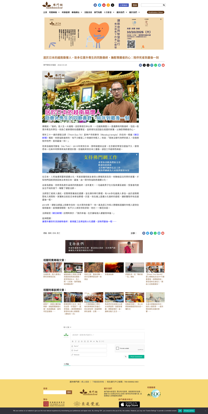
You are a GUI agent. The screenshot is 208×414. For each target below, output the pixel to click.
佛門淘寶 (98, 12)
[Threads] (112, 5)
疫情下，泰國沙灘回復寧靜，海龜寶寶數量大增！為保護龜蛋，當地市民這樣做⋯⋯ (52, 308)
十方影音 (108, 12)
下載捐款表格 (98, 381)
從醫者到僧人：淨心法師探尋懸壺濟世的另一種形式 (134, 306)
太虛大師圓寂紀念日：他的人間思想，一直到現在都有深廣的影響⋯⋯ (154, 308)
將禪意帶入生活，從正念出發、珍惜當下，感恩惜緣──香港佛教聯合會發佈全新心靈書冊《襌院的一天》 (73, 309)
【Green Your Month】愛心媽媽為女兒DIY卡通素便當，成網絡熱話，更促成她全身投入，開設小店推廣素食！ (155, 279)
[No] (205, 411)
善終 (50, 233)
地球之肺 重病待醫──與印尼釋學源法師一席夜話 (93, 276)
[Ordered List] (84, 341)
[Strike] (81, 341)
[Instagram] (108, 5)
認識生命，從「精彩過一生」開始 (134, 275)
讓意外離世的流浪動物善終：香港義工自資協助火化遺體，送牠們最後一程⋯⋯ (79, 221)
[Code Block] (93, 341)
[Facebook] (95, 5)
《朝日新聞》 (57, 213)
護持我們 (120, 12)
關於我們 (133, 12)
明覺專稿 (53, 12)
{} (100, 341)
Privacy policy (189, 411)
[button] (140, 65)
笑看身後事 (109, 274)
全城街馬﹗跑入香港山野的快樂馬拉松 (52, 275)
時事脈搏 (66, 12)
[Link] (96, 341)
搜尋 (69, 392)
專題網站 (75, 12)
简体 (135, 5)
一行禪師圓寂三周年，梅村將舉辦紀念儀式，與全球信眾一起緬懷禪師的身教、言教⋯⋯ (93, 308)
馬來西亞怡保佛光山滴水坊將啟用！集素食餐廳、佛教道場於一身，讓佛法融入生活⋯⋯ (113, 308)
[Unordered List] (87, 341)
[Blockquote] (90, 341)
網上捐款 (85, 381)
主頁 (45, 12)
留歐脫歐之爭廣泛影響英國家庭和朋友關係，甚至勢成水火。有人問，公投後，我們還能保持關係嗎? (72, 279)
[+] (103, 341)
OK (180, 411)
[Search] (164, 5)
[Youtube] (104, 5)
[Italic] (75, 341)
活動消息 (88, 12)
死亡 (58, 233)
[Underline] (78, 341)
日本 (54, 233)
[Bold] (72, 341)
